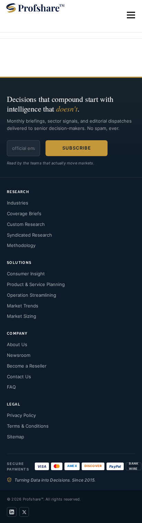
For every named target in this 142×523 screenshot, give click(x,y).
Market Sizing (21, 316)
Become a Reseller (27, 366)
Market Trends (22, 305)
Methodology (21, 245)
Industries (17, 203)
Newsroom (18, 355)
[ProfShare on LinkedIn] (12, 512)
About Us (17, 344)
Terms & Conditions (28, 426)
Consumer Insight (26, 273)
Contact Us (19, 376)
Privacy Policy (21, 415)
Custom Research (26, 224)
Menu (130, 15)
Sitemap (15, 436)
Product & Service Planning (36, 284)
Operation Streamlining (31, 295)
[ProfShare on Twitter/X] (24, 512)
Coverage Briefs (24, 213)
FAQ (11, 387)
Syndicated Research (29, 235)
